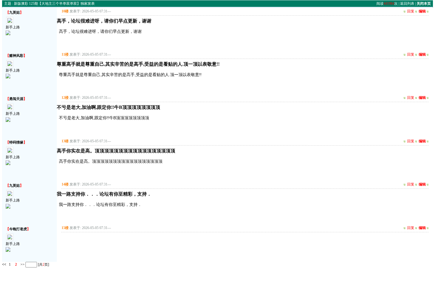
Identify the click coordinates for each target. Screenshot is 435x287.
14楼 (65, 184)
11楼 (65, 54)
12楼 (65, 98)
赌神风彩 (16, 56)
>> (22, 264)
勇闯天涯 (16, 99)
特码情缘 (16, 142)
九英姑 (14, 12)
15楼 (65, 228)
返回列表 (407, 3)
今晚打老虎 (18, 229)
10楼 (65, 11)
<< (4, 264)
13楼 (65, 141)
